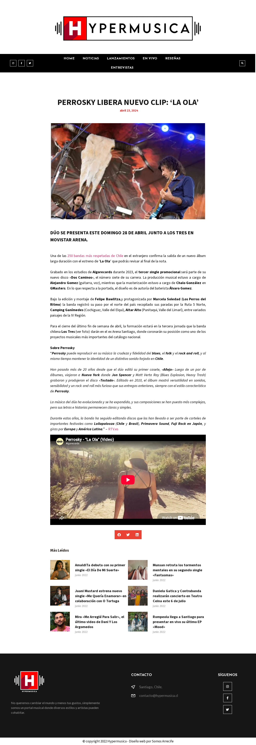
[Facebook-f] (21, 63)
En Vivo (150, 58)
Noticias (91, 58)
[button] (242, 63)
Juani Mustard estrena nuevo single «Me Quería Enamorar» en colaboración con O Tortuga (100, 596)
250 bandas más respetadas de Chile (95, 255)
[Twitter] (30, 63)
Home (69, 58)
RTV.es (113, 429)
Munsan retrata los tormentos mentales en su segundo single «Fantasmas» (177, 570)
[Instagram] (13, 63)
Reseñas (172, 58)
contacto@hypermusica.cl (158, 695)
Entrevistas (122, 67)
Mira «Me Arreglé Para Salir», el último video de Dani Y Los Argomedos (99, 621)
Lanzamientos (121, 58)
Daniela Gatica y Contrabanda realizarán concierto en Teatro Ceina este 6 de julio (177, 596)
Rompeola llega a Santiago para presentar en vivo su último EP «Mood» (178, 621)
